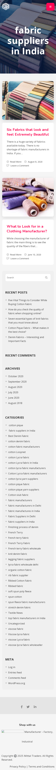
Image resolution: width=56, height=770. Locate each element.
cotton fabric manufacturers (24, 446)
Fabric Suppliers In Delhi (21, 516)
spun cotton (15, 596)
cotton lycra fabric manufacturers (27, 468)
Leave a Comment (19, 165)
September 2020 (17, 381)
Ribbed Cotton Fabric (20, 580)
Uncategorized (16, 623)
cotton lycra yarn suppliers (23, 478)
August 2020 (15, 387)
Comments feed (17, 677)
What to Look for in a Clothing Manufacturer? (27, 229)
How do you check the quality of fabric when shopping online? (26, 311)
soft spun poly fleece (19, 591)
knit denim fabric (17, 554)
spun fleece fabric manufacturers (26, 602)
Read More (16, 161)
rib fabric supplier (18, 575)
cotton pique (15, 425)
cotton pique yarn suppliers (23, 489)
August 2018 (15, 403)
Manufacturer (33, 732)
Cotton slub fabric (18, 495)
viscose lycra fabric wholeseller (25, 645)
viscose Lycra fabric (19, 639)
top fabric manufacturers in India (26, 618)
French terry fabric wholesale (24, 548)
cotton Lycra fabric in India (23, 462)
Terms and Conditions (41, 766)
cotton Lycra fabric (18, 457)
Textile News (15, 612)
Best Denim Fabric (18, 436)
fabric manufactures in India (24, 511)
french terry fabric (18, 537)
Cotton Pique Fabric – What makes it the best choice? (28, 329)
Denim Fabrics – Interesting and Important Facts (26, 339)
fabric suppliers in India (21, 430)
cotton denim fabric (19, 441)
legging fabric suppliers (21, 559)
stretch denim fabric (19, 607)
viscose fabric (15, 629)
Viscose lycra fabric (18, 634)
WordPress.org (16, 683)
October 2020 (15, 376)
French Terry (15, 532)
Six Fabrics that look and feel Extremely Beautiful (28, 132)
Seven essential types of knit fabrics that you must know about (28, 320)
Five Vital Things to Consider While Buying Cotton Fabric (27, 302)
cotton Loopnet (17, 452)
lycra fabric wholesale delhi (23, 564)
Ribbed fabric (15, 586)
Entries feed (15, 672)
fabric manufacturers (20, 500)
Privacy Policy (18, 766)
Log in (11, 667)
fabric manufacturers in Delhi (24, 505)
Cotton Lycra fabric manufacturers (27, 473)
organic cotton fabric (20, 570)
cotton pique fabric (18, 484)
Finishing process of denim (23, 527)
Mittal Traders (32, 755)
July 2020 (13, 392)
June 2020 (13, 397)
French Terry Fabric (19, 543)
